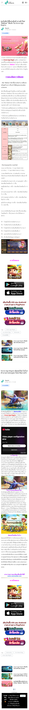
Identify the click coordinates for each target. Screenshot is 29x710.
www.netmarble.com (14, 576)
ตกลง (23, 695)
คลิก (9, 703)
